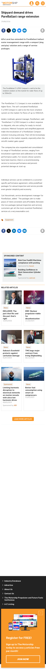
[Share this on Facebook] (3, 30)
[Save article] (42, 30)
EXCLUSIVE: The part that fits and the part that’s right (10, 315)
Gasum (31, 266)
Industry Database (12, 581)
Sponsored (8, 384)
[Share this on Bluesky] (19, 30)
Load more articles (23, 419)
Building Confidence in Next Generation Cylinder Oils (29, 272)
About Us (8, 589)
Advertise (8, 585)
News (6, 308)
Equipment (9, 220)
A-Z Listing (9, 604)
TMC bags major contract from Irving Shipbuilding (33, 353)
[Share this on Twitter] (9, 30)
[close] (44, 25)
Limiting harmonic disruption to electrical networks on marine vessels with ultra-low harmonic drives (11, 393)
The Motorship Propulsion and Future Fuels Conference (23, 598)
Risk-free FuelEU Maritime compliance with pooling (29, 261)
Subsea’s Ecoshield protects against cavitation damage (11, 353)
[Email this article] (24, 30)
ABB (15, 405)
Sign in (13, 25)
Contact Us (9, 593)
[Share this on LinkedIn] (14, 30)
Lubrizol (32, 278)
